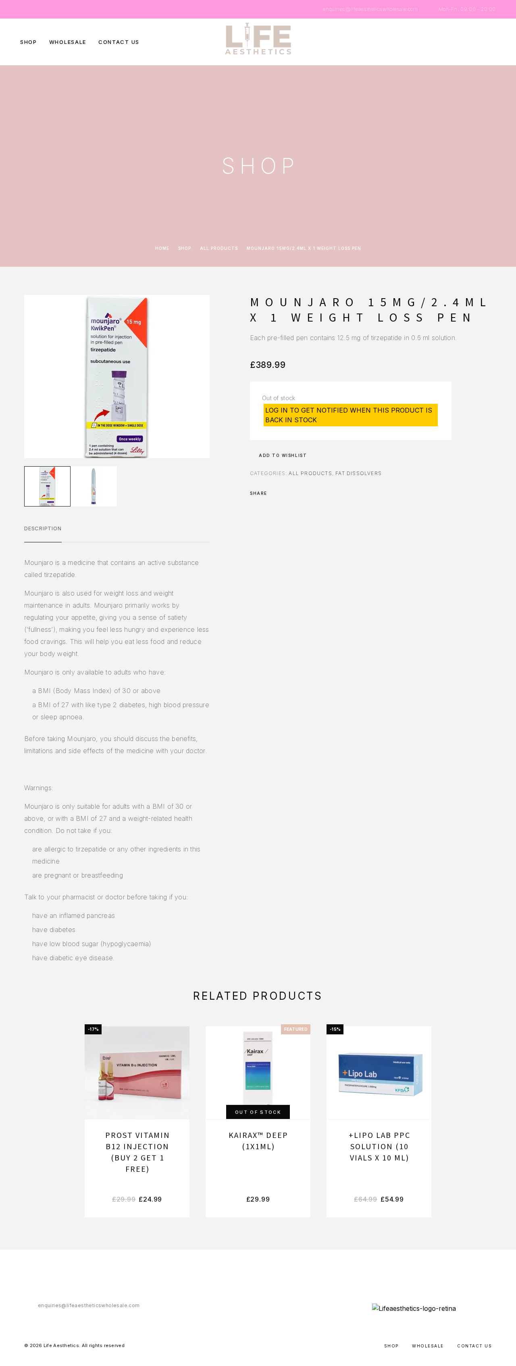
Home (162, 248)
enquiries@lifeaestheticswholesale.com (370, 9)
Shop (28, 42)
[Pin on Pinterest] (296, 493)
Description (43, 528)
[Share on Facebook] (275, 493)
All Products (219, 248)
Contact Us (118, 42)
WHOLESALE (67, 42)
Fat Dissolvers (358, 473)
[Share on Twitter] (286, 493)
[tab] (43, 533)
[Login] (456, 42)
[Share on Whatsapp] (307, 493)
